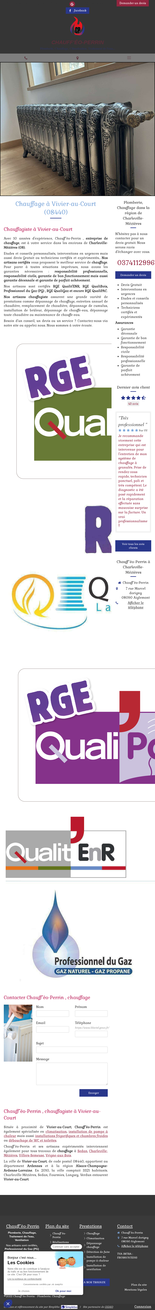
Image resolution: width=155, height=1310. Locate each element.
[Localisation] (77, 58)
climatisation (56, 1131)
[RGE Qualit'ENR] (66, 847)
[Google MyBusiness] (72, 4)
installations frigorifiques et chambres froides (71, 1136)
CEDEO (109, 1306)
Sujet (40, 1043)
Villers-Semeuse (31, 1155)
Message (42, 1059)
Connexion (142, 1307)
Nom (40, 1007)
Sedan (82, 1151)
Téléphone (92, 1025)
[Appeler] (26, 58)
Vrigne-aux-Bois (58, 1155)
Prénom (81, 1007)
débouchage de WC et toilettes (32, 1140)
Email (40, 1023)
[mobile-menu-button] (129, 57)
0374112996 (136, 263)
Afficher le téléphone (98, 3)
